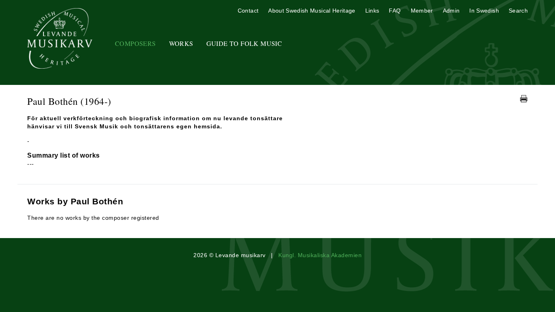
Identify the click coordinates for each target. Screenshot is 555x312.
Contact (248, 10)
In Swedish (484, 10)
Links (372, 10)
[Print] (524, 99)
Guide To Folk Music (244, 43)
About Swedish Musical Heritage (312, 10)
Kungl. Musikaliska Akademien (320, 255)
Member (422, 10)
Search (518, 10)
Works (181, 43)
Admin (451, 10)
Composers (135, 43)
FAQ (395, 10)
